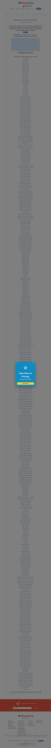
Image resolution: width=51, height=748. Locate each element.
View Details (25, 383)
